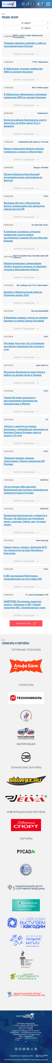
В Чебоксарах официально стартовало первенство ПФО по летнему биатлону (25, 96)
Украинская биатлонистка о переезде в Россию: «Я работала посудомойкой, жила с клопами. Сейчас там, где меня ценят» (25, 520)
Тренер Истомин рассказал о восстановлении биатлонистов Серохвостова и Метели (20, 400)
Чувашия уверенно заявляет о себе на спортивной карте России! (25, 44)
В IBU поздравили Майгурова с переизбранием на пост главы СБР (23, 577)
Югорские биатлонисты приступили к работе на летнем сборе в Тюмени (24, 373)
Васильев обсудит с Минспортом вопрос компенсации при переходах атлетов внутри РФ (24, 205)
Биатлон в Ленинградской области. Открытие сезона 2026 (23, 293)
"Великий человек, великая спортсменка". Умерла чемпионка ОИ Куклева (24, 461)
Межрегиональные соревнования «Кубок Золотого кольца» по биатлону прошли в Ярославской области (25, 266)
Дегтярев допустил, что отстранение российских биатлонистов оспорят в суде (24, 346)
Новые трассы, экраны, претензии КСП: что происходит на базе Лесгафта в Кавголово (25, 550)
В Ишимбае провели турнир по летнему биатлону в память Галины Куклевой (26, 319)
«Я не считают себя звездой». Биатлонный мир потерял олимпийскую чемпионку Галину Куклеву (26, 489)
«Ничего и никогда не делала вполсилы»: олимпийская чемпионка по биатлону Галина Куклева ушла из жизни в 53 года (26, 431)
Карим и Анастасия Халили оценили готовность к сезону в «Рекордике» (24, 150)
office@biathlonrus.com (28, 1040)
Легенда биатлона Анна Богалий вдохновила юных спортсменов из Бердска (23, 177)
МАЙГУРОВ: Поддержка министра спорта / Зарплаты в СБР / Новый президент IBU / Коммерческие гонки (24, 604)
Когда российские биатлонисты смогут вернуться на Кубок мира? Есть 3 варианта (25, 122)
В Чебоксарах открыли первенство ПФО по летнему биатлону (23, 70)
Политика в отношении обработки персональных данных (26, 1060)
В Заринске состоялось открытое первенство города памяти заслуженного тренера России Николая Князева (25, 236)
